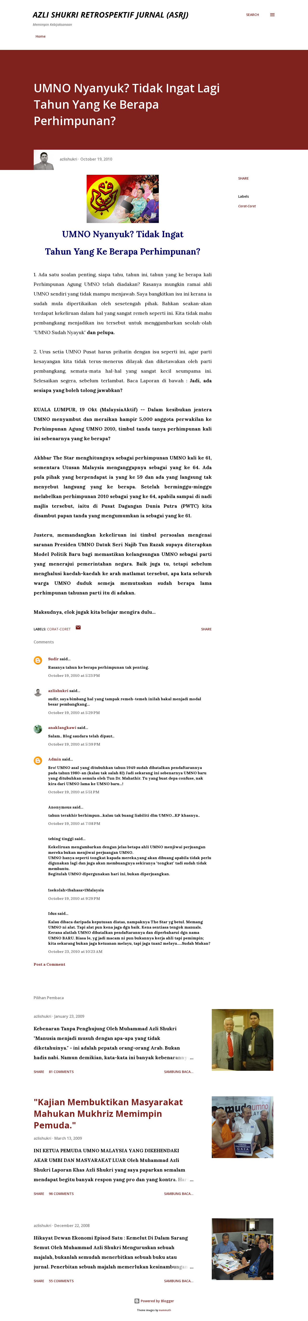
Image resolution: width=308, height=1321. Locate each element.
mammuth (165, 1310)
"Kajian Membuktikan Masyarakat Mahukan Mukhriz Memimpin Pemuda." (108, 1113)
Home (40, 36)
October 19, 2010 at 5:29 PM (74, 712)
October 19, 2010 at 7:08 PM (74, 823)
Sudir (53, 658)
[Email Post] (78, 629)
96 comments (61, 1193)
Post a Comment (49, 964)
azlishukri (58, 690)
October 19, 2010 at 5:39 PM (74, 744)
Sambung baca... (178, 1071)
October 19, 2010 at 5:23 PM (74, 675)
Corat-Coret (247, 206)
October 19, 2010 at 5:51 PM (73, 791)
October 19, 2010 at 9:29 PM (74, 898)
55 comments (61, 1281)
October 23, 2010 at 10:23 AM (75, 951)
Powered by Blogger (157, 1301)
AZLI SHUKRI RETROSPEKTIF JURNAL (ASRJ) (110, 14)
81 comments (61, 1071)
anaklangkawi (62, 727)
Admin (54, 759)
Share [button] (243, 178)
